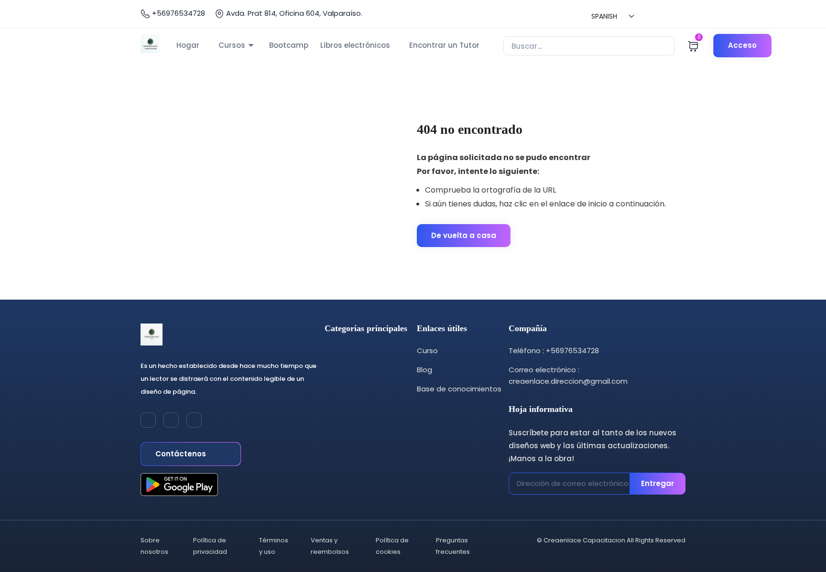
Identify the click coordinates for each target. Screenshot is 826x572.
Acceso (742, 45)
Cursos (231, 45)
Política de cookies (392, 546)
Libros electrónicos (355, 45)
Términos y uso (273, 546)
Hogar (187, 45)
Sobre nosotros (154, 546)
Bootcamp (288, 45)
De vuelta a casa (463, 235)
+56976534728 (177, 13)
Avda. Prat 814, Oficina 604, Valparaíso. (293, 13)
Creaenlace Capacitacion (584, 540)
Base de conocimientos (459, 389)
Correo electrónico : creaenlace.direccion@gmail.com (568, 375)
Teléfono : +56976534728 (554, 350)
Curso (427, 350)
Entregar (657, 483)
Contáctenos (181, 454)
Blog (424, 370)
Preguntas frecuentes (453, 546)
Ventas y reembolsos (330, 546)
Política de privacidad (210, 546)
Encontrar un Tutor (444, 45)
